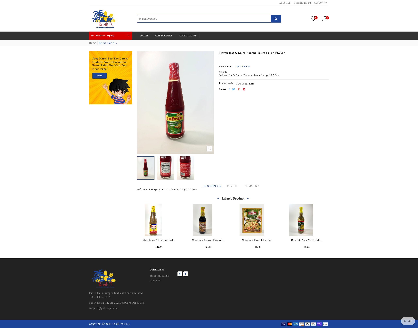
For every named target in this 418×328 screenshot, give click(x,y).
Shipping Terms (303, 3)
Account (319, 3)
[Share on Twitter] (233, 89)
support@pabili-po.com (103, 308)
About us (284, 3)
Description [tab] (212, 186)
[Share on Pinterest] (244, 89)
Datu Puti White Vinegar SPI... (306, 240)
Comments (252, 186)
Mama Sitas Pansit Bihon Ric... (257, 240)
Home (92, 42)
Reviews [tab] (233, 186)
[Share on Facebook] (229, 89)
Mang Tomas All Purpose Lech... (159, 240)
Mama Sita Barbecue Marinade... (208, 240)
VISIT (99, 75)
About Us (155, 280)
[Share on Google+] (239, 89)
